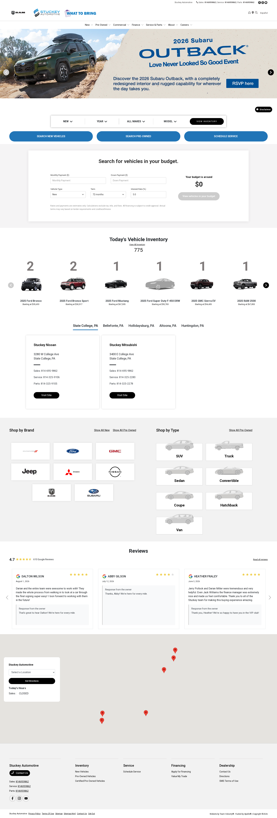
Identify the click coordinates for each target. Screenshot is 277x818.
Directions (224, 776)
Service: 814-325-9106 (47, 377)
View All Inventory (137, 245)
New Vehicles (82, 771)
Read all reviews (260, 559)
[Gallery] (138, 72)
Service (128, 765)
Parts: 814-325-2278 (121, 383)
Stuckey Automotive (18, 814)
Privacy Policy (34, 814)
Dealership (227, 765)
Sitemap (59, 814)
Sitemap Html (70, 814)
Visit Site (46, 395)
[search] (256, 13)
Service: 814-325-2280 (122, 377)
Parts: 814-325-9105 (45, 383)
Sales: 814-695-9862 (46, 370)
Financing (178, 765)
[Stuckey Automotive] (36, 12)
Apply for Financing (181, 771)
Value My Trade (179, 776)
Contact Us (21, 773)
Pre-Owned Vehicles (85, 776)
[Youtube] (265, 2)
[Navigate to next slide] (274, 72)
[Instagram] (262, 2)
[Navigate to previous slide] (2, 72)
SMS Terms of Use (228, 781)
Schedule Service (132, 771)
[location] (253, 13)
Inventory (82, 765)
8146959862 (210, 2)
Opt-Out (91, 814)
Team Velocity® (227, 814)
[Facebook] (259, 2)
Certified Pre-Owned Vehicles (90, 781)
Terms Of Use (48, 814)
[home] (250, 13)
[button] (164, 670)
